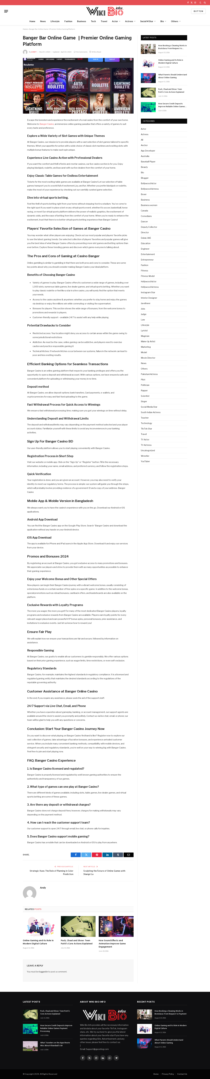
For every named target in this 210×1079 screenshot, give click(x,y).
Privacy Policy (168, 1074)
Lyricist (144, 330)
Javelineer (145, 303)
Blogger (145, 178)
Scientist (145, 396)
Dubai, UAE (146, 238)
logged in (43, 971)
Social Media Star (149, 407)
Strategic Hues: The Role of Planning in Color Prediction (51, 872)
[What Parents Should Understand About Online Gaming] (148, 78)
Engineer (145, 249)
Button (198, 11)
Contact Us (182, 1074)
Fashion (68, 21)
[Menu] (6, 11)
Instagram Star (148, 292)
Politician (145, 385)
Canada (144, 210)
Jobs (143, 309)
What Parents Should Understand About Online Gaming (172, 76)
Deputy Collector (149, 227)
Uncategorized (148, 450)
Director (145, 232)
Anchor (144, 145)
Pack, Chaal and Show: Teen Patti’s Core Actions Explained (76, 942)
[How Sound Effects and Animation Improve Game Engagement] (116, 926)
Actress (129, 21)
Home (32, 21)
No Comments (82, 52)
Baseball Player (148, 161)
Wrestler (145, 456)
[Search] (204, 2)
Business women (149, 205)
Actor (115, 21)
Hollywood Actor (148, 281)
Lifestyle (55, 21)
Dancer (144, 221)
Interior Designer (149, 298)
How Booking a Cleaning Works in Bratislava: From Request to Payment (172, 47)
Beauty (144, 167)
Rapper (144, 390)
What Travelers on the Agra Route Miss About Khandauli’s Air (55, 1044)
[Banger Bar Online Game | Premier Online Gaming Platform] (78, 86)
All (142, 140)
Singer (144, 401)
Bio (162, 21)
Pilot (143, 379)
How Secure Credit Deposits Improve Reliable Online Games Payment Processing (171, 105)
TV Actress (146, 445)
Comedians (146, 216)
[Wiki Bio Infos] (105, 11)
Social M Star (146, 21)
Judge (143, 314)
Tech (93, 21)
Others (174, 21)
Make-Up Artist (148, 341)
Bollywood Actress (150, 189)
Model (144, 352)
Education (145, 243)
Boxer (144, 194)
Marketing (146, 347)
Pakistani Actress (149, 374)
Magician (145, 336)
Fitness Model (148, 276)
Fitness (144, 270)
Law (143, 319)
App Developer (148, 150)
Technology (146, 423)
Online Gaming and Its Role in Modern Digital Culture (38, 942)
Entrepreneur (147, 259)
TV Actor (145, 439)
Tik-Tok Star (146, 428)
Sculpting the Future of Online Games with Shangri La (104, 872)
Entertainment (148, 254)
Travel (104, 21)
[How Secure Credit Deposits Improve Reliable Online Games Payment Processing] (148, 107)
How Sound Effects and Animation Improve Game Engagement (112, 943)
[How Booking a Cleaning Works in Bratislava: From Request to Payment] (148, 49)
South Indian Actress (151, 412)
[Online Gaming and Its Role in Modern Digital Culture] (40, 926)
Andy (34, 52)
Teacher (145, 418)
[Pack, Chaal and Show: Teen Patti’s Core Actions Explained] (78, 926)
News (43, 21)
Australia (145, 156)
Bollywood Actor (148, 183)
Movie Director (148, 358)
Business (81, 21)
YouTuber (145, 461)
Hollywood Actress (150, 287)
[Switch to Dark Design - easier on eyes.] (200, 3)
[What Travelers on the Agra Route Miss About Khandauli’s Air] (30, 1046)
